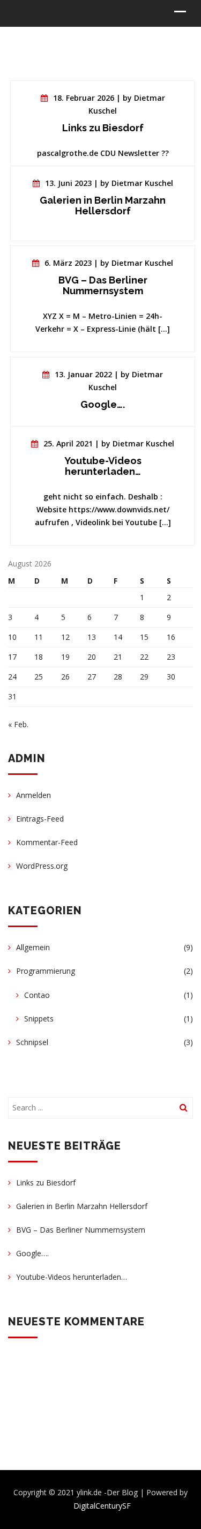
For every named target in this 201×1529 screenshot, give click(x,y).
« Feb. (18, 724)
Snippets (39, 1018)
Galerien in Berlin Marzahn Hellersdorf (81, 1206)
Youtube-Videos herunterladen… (71, 1277)
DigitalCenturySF (102, 1506)
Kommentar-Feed (47, 842)
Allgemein (33, 947)
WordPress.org (42, 866)
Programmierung (45, 971)
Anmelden (33, 795)
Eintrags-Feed (40, 819)
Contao (37, 995)
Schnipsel (32, 1042)
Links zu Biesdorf (46, 1182)
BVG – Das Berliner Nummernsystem (80, 1230)
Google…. (32, 1253)
